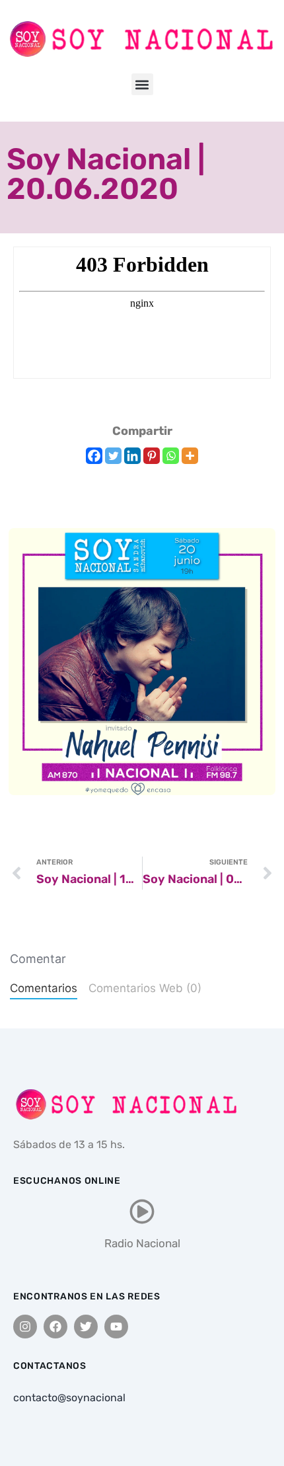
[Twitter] (113, 455)
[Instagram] (25, 1326)
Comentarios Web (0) (145, 988)
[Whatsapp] (170, 455)
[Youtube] (116, 1326)
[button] (142, 84)
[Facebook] (94, 455)
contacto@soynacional (69, 1397)
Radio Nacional (142, 1243)
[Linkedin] (132, 455)
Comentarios (43, 988)
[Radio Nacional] (142, 1211)
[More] (190, 455)
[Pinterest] (151, 455)
